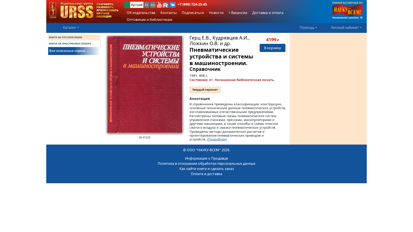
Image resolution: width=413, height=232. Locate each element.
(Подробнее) (217, 139)
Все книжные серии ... (69, 50)
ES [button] (146, 5)
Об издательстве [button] (141, 12)
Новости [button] (216, 12)
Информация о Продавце (206, 158)
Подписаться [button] (193, 12)
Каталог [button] (69, 27)
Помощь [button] (307, 27)
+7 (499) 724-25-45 (192, 4)
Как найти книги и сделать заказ (206, 168)
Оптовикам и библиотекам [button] (149, 19)
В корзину (272, 48)
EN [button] (153, 5)
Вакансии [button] (238, 12)
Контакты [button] (168, 12)
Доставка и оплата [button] (268, 12)
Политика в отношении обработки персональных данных (206, 163)
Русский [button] (137, 5)
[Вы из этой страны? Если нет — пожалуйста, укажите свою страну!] (127, 5)
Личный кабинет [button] (345, 27)
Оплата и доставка (206, 173)
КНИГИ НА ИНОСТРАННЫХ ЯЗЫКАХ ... (71, 43)
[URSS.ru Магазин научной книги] (84, 10)
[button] (159, 5)
